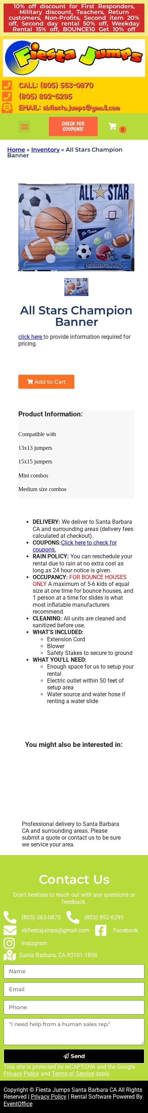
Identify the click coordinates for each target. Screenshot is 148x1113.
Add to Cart (49, 381)
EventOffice (18, 1103)
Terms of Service (73, 1073)
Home (16, 149)
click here (30, 336)
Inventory (45, 149)
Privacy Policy (21, 1073)
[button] (24, 127)
